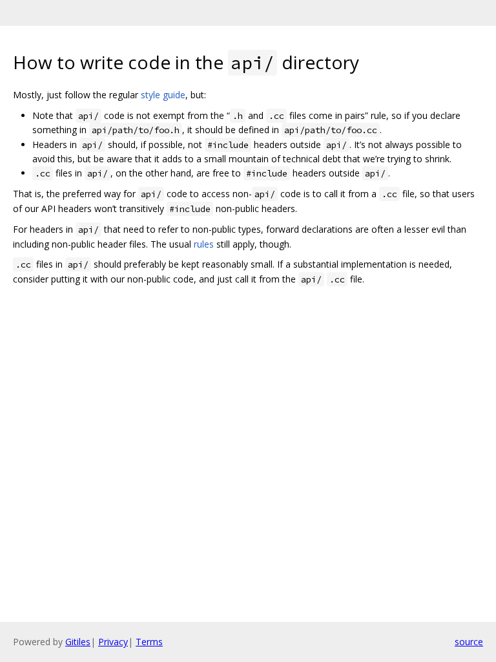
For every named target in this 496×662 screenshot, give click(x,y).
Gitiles (77, 641)
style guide (163, 95)
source (469, 641)
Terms (149, 641)
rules (204, 244)
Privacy (113, 641)
